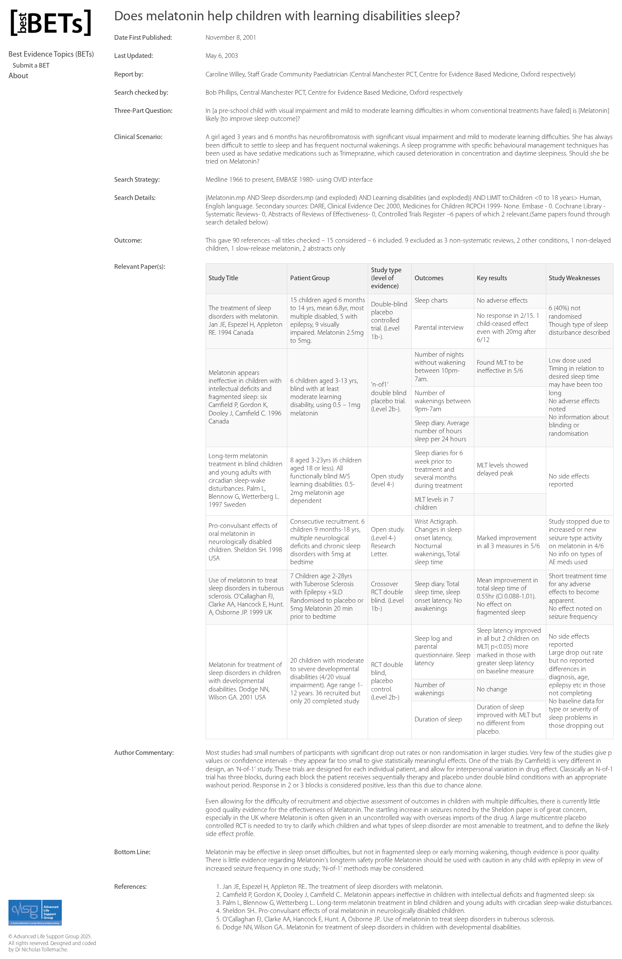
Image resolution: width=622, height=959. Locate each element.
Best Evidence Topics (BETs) (51, 55)
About (18, 76)
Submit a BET (31, 66)
